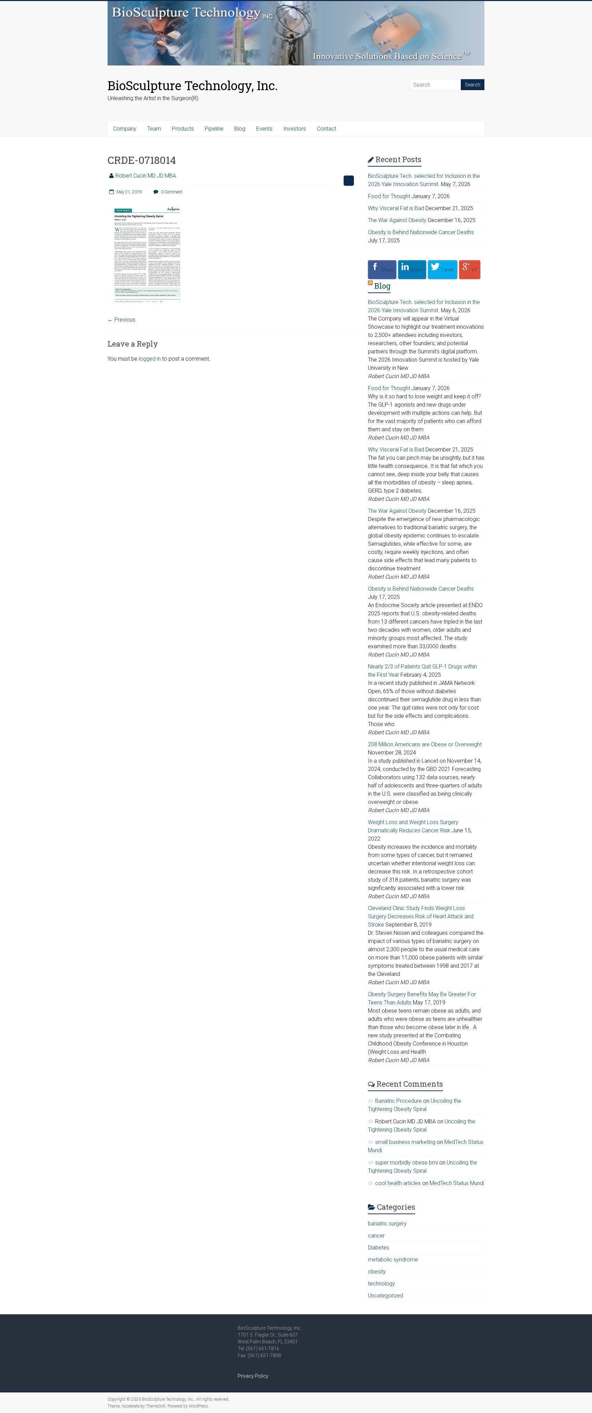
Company (124, 128)
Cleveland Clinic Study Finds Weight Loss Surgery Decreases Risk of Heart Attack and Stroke (420, 916)
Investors (294, 128)
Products (183, 128)
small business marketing (405, 1142)
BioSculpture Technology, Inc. (193, 85)
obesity (377, 1271)
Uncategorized (385, 1295)
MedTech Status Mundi (457, 1183)
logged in (150, 358)
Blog (239, 128)
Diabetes (378, 1247)
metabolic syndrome (393, 1259)
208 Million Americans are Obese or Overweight (425, 744)
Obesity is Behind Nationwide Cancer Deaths (421, 232)
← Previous (121, 319)
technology (381, 1283)
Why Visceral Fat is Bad (396, 208)
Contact (326, 128)
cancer (376, 1235)
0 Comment (171, 192)
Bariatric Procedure (398, 1101)
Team (154, 128)
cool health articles (398, 1183)
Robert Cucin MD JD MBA (145, 175)
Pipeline (214, 128)
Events (264, 128)
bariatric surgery (387, 1223)
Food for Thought (389, 196)
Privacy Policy (253, 1376)
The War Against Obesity (397, 220)
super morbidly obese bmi (406, 1162)
